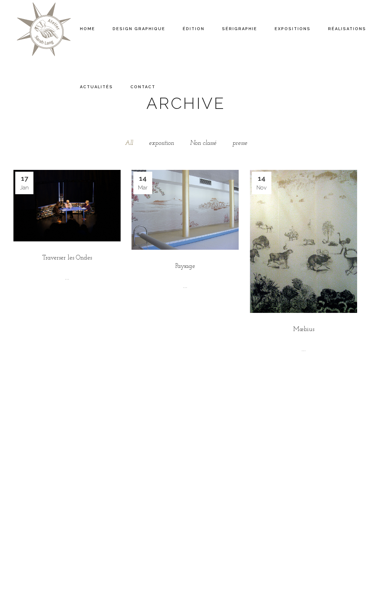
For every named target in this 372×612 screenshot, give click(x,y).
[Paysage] (185, 210)
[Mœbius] (303, 241)
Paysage (185, 266)
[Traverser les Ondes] (67, 205)
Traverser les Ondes (67, 258)
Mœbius (303, 329)
